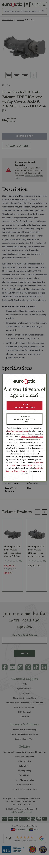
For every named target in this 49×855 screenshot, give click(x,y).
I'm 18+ (24, 405)
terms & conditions (28, 465)
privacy (36, 462)
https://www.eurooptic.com (17, 431)
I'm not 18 (24, 419)
